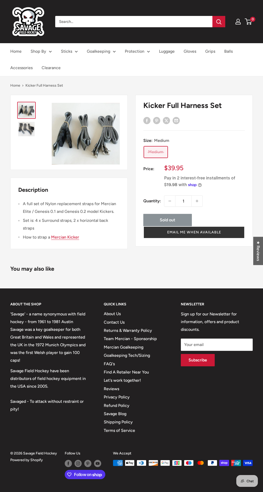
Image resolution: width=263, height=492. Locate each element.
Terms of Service (119, 430)
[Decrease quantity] (169, 201)
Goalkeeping (98, 51)
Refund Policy (116, 405)
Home (16, 51)
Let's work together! (122, 380)
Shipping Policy (118, 422)
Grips (210, 51)
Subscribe (198, 360)
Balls (228, 51)
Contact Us (114, 322)
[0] (248, 22)
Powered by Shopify (26, 460)
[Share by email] (176, 120)
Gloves (190, 51)
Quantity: (152, 200)
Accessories (21, 67)
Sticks (66, 51)
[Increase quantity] (197, 201)
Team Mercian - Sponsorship (130, 338)
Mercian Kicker (65, 237)
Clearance (51, 67)
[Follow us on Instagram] (78, 463)
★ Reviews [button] (258, 251)
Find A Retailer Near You (126, 372)
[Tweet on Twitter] (166, 120)
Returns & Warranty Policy (128, 330)
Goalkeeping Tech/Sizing (127, 355)
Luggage (167, 51)
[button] (194, 232)
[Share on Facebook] (147, 120)
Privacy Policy (117, 397)
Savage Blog (115, 413)
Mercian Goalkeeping (123, 347)
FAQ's (109, 363)
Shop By (38, 51)
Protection (134, 51)
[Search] (218, 21)
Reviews (111, 388)
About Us (112, 313)
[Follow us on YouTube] (97, 463)
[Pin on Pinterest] (156, 120)
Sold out (167, 219)
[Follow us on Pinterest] (87, 463)
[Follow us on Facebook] (68, 463)
